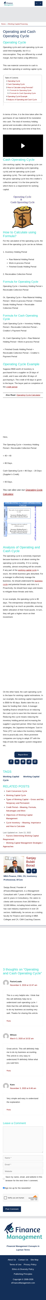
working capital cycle (27, 570)
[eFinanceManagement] (8, 3)
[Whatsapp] (35, 762)
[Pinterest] (23, 762)
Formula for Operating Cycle (20, 90)
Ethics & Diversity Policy (23, 1269)
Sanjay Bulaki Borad (31, 861)
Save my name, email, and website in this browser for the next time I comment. (24, 1179)
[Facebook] (11, 762)
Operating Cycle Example (17, 96)
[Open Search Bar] (37, 3)
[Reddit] (29, 762)
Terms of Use (15, 1264)
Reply (9, 1021)
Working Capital (11, 776)
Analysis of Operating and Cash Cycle (22, 100)
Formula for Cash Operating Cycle (23, 93)
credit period (11, 387)
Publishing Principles (23, 1274)
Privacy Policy (30, 1264)
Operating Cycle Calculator (28, 395)
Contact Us (23, 1260)
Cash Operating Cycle (16, 84)
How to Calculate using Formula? (20, 87)
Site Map (34, 1260)
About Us (12, 1260)
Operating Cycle (14, 81)
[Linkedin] (17, 762)
